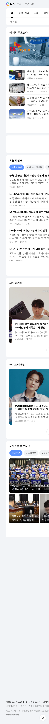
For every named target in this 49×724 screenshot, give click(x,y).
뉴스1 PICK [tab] (31, 453)
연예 (19, 4)
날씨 (33, 4)
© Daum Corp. (12, 715)
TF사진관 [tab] (16, 453)
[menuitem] (12, 13)
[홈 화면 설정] (43, 718)
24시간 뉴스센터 (33, 702)
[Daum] (8, 4)
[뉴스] (12, 4)
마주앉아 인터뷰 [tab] (34, 167)
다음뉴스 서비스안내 (15, 702)
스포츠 (26, 4)
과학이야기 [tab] (17, 167)
